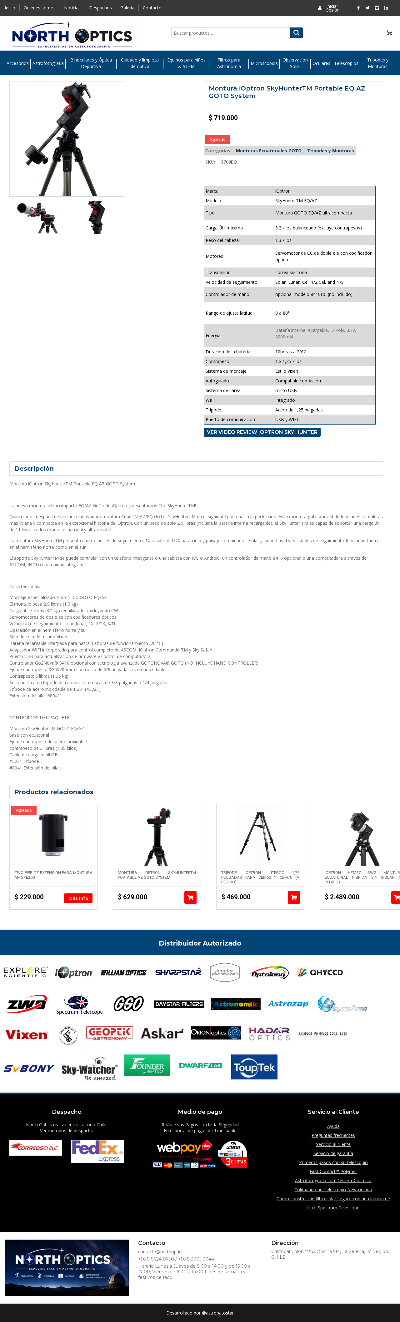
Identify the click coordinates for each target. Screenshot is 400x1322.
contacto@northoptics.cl (163, 1252)
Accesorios (18, 63)
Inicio (10, 8)
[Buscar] (296, 32)
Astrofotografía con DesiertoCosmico (333, 1180)
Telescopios (346, 63)
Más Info (78, 898)
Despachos (100, 8)
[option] (38, 217)
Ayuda (333, 1126)
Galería (127, 8)
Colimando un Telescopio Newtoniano (333, 1189)
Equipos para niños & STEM (186, 63)
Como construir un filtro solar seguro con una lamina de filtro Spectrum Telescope (333, 1203)
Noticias (72, 8)
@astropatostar (218, 1313)
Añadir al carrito (190, 897)
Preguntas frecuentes (333, 1135)
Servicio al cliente (333, 1144)
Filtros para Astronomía (229, 63)
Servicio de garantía (333, 1153)
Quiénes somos (40, 8)
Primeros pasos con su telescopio (333, 1162)
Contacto (152, 8)
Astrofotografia (48, 63)
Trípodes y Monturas (377, 63)
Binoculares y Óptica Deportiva (91, 63)
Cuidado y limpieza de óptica (140, 63)
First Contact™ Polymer (333, 1171)
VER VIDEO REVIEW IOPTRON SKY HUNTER (262, 432)
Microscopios (264, 63)
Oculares (321, 63)
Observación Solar (295, 63)
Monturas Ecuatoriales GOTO (269, 151)
